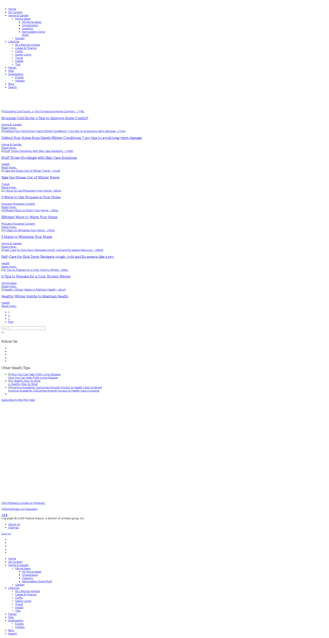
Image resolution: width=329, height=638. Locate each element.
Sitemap (13, 527)
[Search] (2, 332)
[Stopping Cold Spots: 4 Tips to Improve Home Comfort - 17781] (42, 111)
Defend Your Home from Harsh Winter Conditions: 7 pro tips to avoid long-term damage (71, 138)
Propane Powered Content (18, 204)
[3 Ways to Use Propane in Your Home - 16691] (31, 190)
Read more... (9, 128)
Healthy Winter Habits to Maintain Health (34, 296)
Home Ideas (9, 283)
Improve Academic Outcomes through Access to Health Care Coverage (53, 390)
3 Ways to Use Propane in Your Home (31, 197)
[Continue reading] (34, 374)
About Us (14, 524)
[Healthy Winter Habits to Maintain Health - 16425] (33, 289)
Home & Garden (11, 124)
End (10, 322)
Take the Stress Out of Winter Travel (30, 177)
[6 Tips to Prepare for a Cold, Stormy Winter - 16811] (34, 270)
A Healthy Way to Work (23, 384)
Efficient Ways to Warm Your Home (29, 217)
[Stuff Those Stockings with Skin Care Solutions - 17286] (37, 151)
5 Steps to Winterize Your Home (26, 237)
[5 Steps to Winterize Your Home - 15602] (28, 230)
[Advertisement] (101, 99)
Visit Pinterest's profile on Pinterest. (23, 503)
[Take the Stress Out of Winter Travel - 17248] (30, 170)
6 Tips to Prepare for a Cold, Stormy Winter (36, 276)
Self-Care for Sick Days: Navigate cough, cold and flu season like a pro (57, 257)
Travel (5, 184)
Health (5, 164)
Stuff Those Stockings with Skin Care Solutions (39, 158)
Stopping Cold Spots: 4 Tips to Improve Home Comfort (44, 118)
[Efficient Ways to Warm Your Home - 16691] (29, 210)
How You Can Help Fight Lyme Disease (33, 377)
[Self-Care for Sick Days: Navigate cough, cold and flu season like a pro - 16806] (52, 250)
